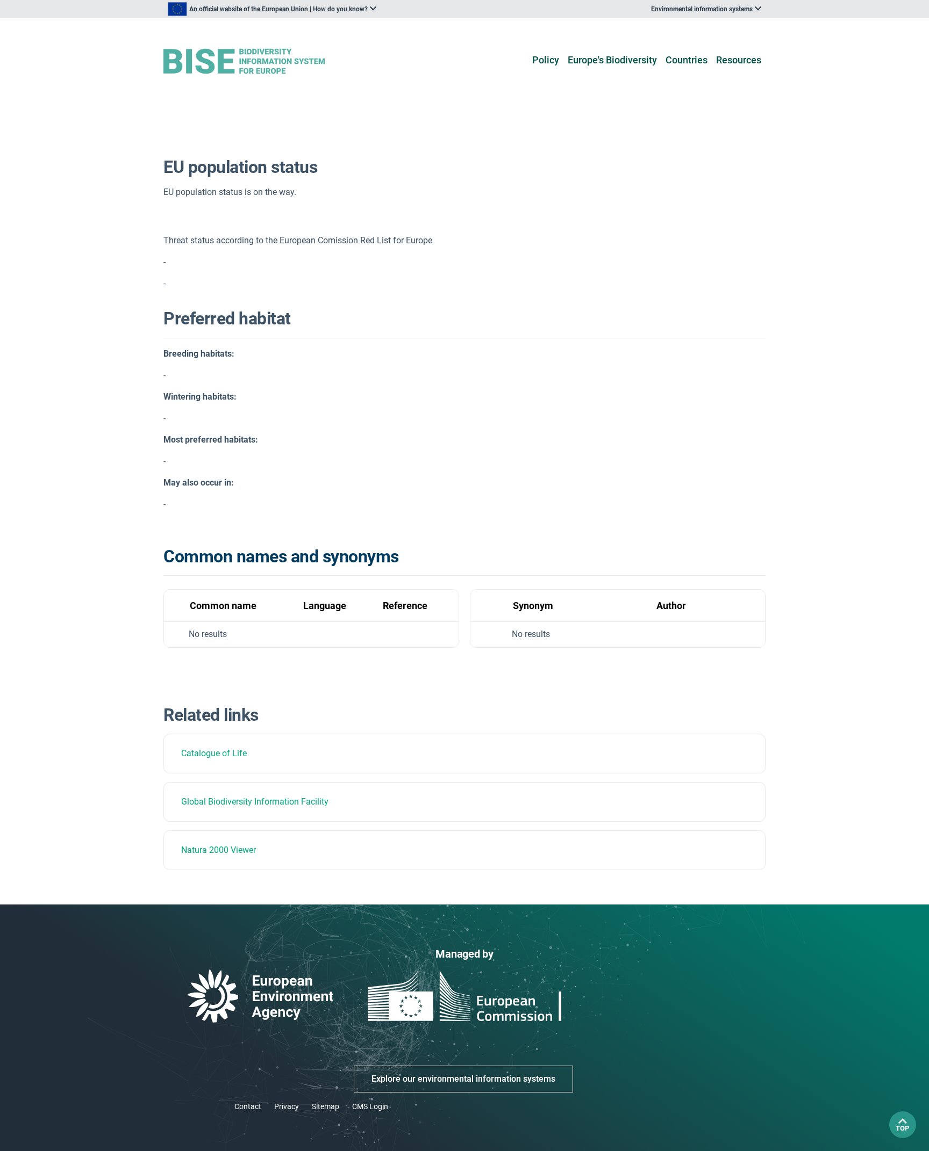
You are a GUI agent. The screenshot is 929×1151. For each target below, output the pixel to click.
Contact (247, 1106)
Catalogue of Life (214, 753)
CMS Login (370, 1106)
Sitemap (325, 1106)
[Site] (261, 61)
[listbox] (272, 9)
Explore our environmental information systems (463, 1079)
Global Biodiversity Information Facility (254, 802)
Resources (738, 60)
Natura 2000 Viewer (218, 850)
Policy (545, 60)
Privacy (286, 1106)
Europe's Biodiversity (612, 60)
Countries (687, 60)
